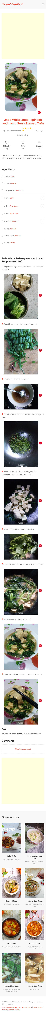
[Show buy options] (42, 198)
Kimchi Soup (34, 943)
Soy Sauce (14, 206)
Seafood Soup (11, 901)
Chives (12, 243)
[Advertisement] (23, 36)
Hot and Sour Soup (34, 901)
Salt (11, 198)
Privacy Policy (28, 1002)
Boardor (11, 1010)
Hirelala (4, 1010)
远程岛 (17, 1010)
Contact (10, 1004)
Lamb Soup (19, 190)
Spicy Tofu (11, 856)
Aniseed (18, 236)
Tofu (12, 176)
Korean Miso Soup (11, 986)
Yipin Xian (14, 214)
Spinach (12, 183)
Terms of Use (37, 1007)
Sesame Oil (14, 221)
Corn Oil (13, 229)
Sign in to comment (23, 749)
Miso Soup (11, 943)
